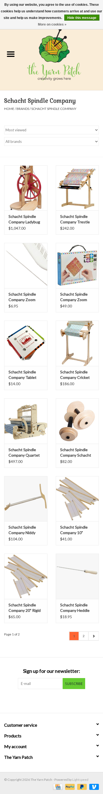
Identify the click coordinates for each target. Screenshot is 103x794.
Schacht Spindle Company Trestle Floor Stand (75, 219)
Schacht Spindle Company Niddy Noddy (22, 530)
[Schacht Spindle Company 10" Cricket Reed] (77, 498)
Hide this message (81, 18)
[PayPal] (69, 786)
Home (9, 109)
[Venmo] (93, 786)
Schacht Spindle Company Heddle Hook (75, 608)
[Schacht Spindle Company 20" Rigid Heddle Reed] (26, 576)
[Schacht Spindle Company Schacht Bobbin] (77, 421)
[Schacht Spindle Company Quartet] (26, 421)
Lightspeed (80, 780)
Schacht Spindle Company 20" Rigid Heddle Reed (25, 608)
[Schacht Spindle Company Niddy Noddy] (26, 498)
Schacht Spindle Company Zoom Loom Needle (22, 297)
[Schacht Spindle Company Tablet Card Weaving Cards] (26, 343)
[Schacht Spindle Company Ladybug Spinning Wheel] (26, 188)
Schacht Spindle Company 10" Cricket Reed (74, 530)
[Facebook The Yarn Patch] (46, 700)
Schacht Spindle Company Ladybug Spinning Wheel (24, 219)
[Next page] (93, 636)
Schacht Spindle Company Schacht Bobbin (75, 452)
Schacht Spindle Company (53, 109)
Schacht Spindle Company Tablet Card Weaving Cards (23, 375)
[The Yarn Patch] (62, 54)
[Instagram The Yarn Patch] (56, 700)
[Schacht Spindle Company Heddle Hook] (77, 576)
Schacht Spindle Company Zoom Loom (74, 297)
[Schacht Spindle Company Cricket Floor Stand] (77, 343)
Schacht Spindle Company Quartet (24, 452)
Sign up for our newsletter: (51, 671)
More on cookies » (52, 24)
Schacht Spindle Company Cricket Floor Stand (75, 375)
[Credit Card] (57, 786)
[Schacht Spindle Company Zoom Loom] (77, 265)
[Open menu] (10, 53)
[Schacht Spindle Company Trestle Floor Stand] (77, 188)
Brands (22, 109)
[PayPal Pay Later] (81, 786)
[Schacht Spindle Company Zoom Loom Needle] (26, 265)
